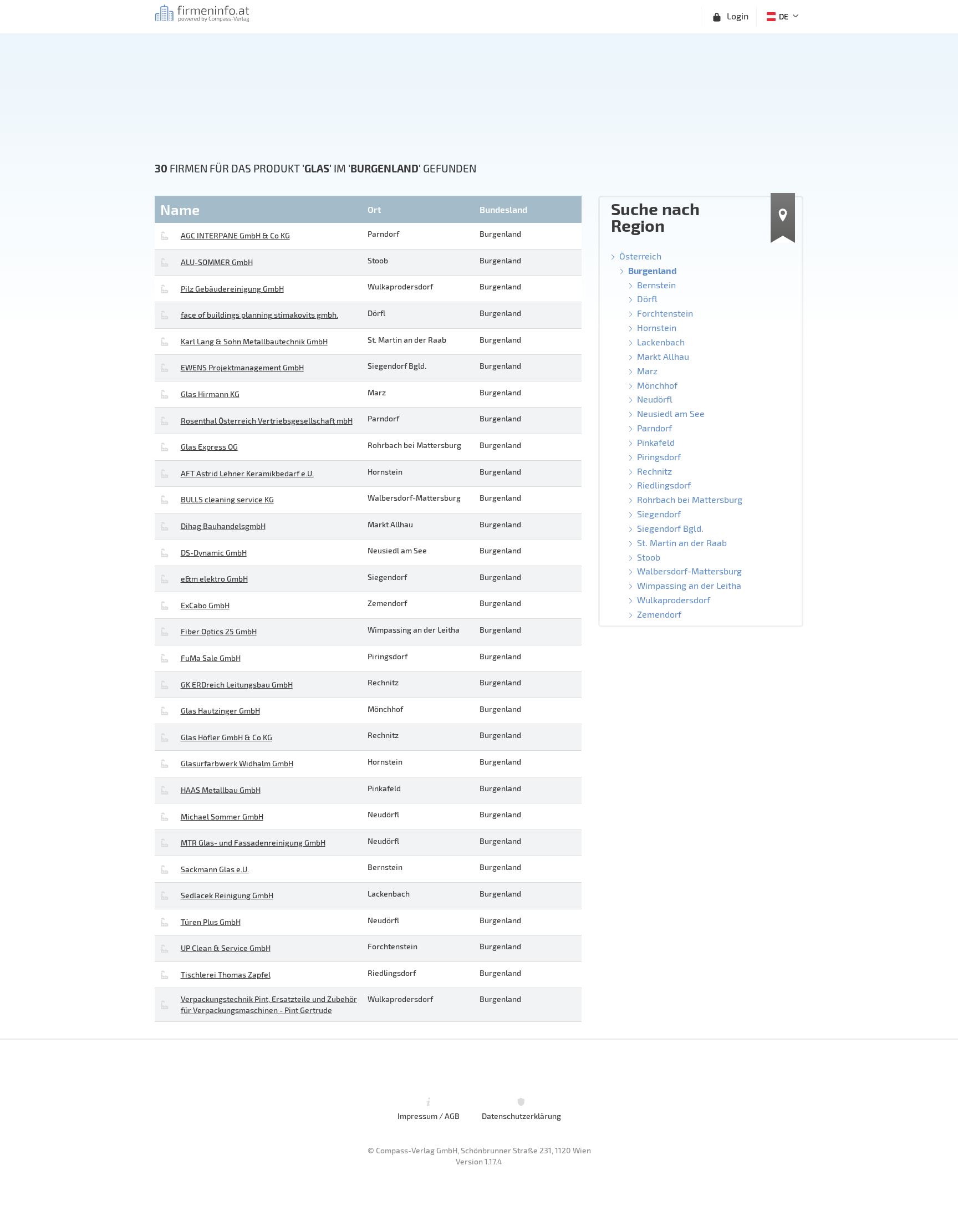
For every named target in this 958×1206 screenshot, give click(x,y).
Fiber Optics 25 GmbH (219, 631)
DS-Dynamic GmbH (214, 552)
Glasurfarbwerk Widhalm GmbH (237, 763)
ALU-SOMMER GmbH (217, 262)
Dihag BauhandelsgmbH (223, 526)
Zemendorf (659, 614)
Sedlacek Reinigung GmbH (227, 895)
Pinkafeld (656, 442)
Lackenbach (661, 342)
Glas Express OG (209, 446)
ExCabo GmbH (205, 605)
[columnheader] (260, 209)
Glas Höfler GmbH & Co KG (226, 737)
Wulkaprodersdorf (673, 599)
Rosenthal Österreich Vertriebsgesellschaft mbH (267, 420)
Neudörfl (654, 399)
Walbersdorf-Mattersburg (689, 571)
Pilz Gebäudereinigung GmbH (232, 288)
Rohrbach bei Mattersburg (689, 499)
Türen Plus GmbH (211, 922)
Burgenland (652, 270)
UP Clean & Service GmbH (226, 948)
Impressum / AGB (429, 1115)
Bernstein (656, 284)
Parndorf (654, 428)
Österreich (640, 256)
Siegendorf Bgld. (670, 528)
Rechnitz (654, 471)
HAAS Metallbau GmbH (221, 790)
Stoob (648, 557)
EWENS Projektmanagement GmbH (242, 367)
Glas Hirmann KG (210, 394)
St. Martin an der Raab (682, 542)
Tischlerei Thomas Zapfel (226, 974)
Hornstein (656, 327)
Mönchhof (657, 385)
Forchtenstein (665, 313)
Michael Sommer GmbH (222, 816)
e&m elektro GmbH (214, 578)
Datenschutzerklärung (521, 1115)
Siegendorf (659, 513)
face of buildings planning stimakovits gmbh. (259, 314)
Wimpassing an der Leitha (689, 585)
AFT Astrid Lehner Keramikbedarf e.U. (247, 473)
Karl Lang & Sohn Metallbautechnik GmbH (254, 341)
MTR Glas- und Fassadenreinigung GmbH (253, 842)
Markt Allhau (663, 356)
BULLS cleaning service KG (227, 499)
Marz (647, 370)
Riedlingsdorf (664, 485)
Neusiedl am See (671, 413)
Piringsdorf (659, 456)
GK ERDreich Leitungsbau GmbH (237, 684)
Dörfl (647, 298)
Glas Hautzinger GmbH (220, 710)
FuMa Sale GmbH (211, 658)
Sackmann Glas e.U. (215, 869)
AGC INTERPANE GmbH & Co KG (235, 235)
